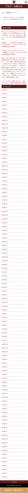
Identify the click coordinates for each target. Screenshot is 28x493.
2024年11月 (4, 169)
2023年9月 (4, 222)
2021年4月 (4, 329)
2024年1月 (4, 207)
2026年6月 (4, 97)
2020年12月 (4, 344)
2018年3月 (4, 469)
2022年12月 (4, 253)
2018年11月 (4, 439)
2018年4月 (4, 465)
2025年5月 (4, 147)
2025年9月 (4, 131)
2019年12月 (4, 389)
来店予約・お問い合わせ (14, 490)
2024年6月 (4, 188)
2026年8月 (4, 90)
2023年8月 (4, 226)
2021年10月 (4, 306)
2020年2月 (4, 382)
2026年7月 (4, 93)
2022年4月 (4, 283)
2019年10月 (4, 397)
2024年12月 (4, 166)
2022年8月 (4, 268)
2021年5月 (4, 325)
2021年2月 (4, 336)
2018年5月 (4, 461)
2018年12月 (4, 435)
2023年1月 (4, 249)
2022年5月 (4, 279)
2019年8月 (4, 404)
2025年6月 (4, 143)
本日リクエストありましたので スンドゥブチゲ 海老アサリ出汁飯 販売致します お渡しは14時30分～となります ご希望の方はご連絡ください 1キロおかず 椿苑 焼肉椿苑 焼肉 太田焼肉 (13, 35)
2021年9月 (4, 310)
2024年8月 (4, 181)
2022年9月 (4, 264)
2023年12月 (4, 211)
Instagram (14, 481)
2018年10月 (4, 442)
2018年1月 (4, 477)
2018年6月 (4, 458)
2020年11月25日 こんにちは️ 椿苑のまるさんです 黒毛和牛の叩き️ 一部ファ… (13, 19)
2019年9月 (4, 401)
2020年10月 (4, 351)
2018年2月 (4, 473)
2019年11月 (4, 393)
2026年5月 (4, 101)
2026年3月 (4, 109)
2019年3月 (4, 423)
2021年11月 (4, 302)
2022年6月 (4, 276)
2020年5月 (4, 370)
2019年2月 (4, 427)
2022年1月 (4, 295)
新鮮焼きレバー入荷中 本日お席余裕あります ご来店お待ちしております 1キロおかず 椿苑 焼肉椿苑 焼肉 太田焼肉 (13, 44)
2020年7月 (4, 363)
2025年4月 (4, 150)
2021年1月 (4, 340)
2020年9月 (4, 355)
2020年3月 (4, 378)
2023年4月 (4, 241)
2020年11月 (4, 348)
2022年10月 (4, 260)
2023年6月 (4, 234)
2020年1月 (4, 386)
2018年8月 (4, 450)
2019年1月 (4, 431)
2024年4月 (4, 196)
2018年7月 (4, 454)
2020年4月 (4, 374)
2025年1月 (4, 162)
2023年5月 (4, 238)
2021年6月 (4, 321)
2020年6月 (4, 367)
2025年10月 (4, 128)
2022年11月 (4, 257)
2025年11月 (4, 124)
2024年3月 (4, 200)
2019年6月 (4, 412)
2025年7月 (4, 139)
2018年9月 (4, 446)
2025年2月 (4, 158)
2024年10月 (4, 173)
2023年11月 (4, 215)
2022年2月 (4, 291)
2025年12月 (4, 120)
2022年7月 (4, 272)
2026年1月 (4, 116)
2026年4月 (4, 105)
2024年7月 (4, 185)
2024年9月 (4, 177)
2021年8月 (4, 313)
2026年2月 (4, 112)
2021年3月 (4, 332)
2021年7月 (4, 317)
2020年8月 (4, 359)
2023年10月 (4, 219)
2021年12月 (4, 298)
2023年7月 (4, 230)
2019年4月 (4, 420)
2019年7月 (4, 408)
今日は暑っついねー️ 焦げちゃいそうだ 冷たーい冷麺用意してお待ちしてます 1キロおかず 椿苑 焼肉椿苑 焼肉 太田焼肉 (14, 52)
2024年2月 (4, 203)
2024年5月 (4, 192)
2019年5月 (4, 416)
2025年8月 (4, 135)
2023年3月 (4, 245)
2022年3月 (4, 287)
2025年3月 (4, 154)
